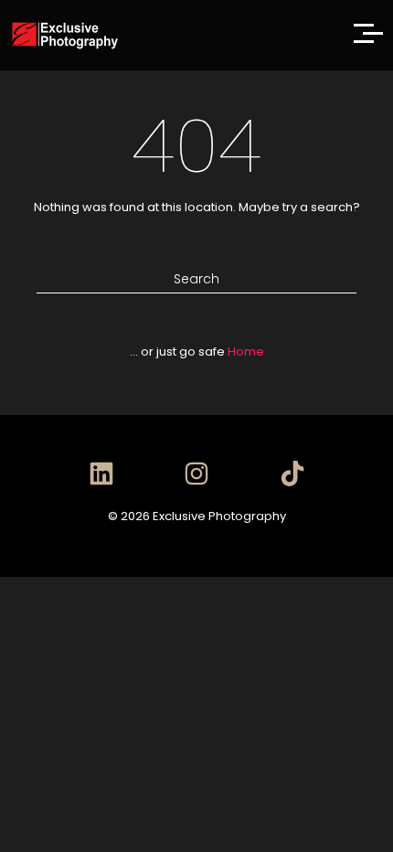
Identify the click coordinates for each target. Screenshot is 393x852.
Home (246, 351)
